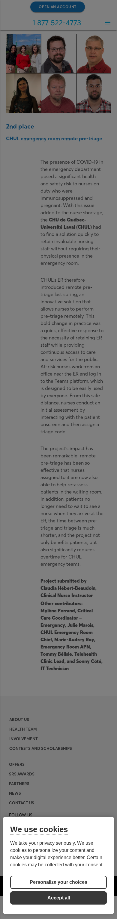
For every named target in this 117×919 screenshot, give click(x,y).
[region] (58, 865)
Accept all (58, 897)
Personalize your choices (58, 882)
